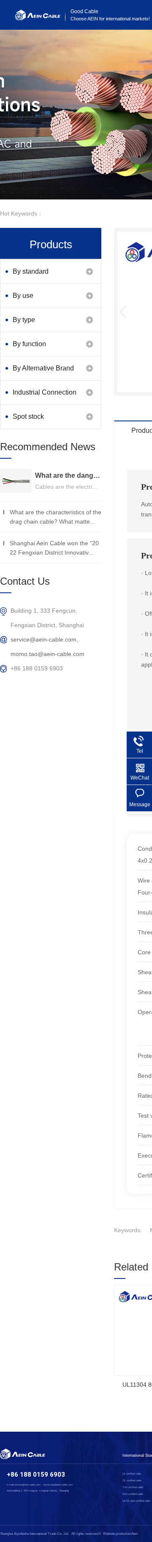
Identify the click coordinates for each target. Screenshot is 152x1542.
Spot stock (28, 416)
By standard (31, 271)
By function (29, 344)
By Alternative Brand (43, 368)
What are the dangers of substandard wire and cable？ (68, 475)
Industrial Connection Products (44, 396)
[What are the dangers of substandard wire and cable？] (16, 481)
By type (24, 319)
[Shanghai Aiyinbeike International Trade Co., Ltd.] (37, 18)
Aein (134, 1534)
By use (23, 295)
